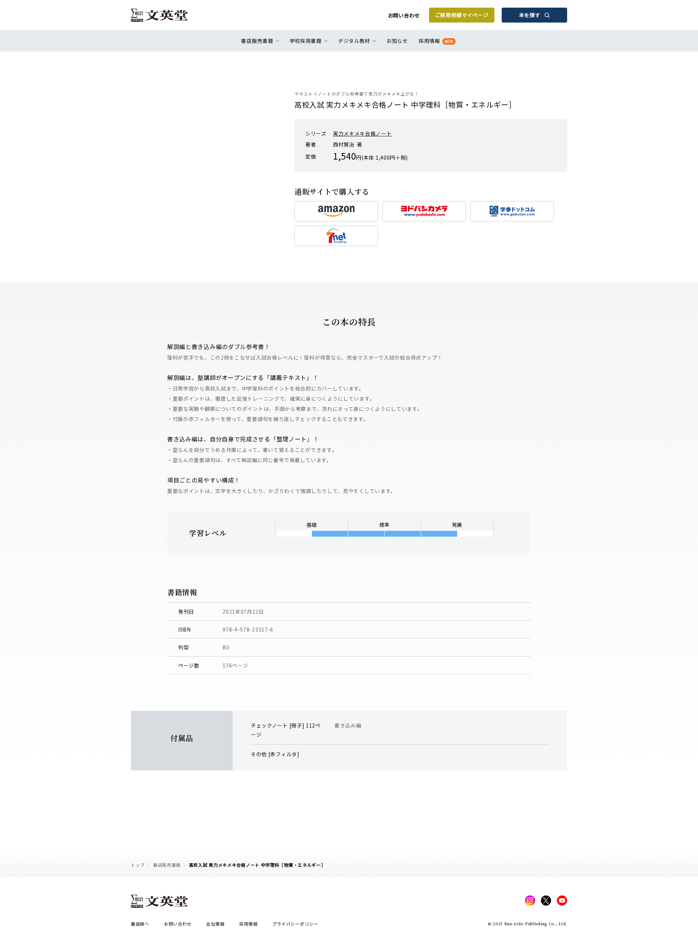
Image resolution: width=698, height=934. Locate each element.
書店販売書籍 (167, 865)
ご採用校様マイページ (462, 15)
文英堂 (159, 15)
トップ (138, 865)
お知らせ (397, 40)
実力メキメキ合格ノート (362, 133)
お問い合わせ (404, 15)
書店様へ (140, 924)
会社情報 (215, 924)
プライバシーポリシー (295, 924)
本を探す (530, 15)
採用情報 (436, 40)
